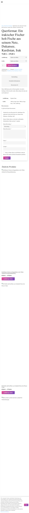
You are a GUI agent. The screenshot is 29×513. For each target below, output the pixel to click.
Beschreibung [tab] (14, 77)
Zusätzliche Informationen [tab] (14, 81)
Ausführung (4, 57)
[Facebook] (25, 2)
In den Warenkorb (12, 65)
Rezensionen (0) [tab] (14, 85)
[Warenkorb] (20, 2)
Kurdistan (16, 70)
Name (5, 140)
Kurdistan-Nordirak (8, 25)
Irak (13, 70)
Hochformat (9, 70)
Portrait (20, 70)
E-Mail (5, 146)
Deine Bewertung (7, 124)
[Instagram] (27, 2)
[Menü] (2, 2)
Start (2, 25)
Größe (3, 61)
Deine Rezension (7, 129)
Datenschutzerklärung (5, 511)
